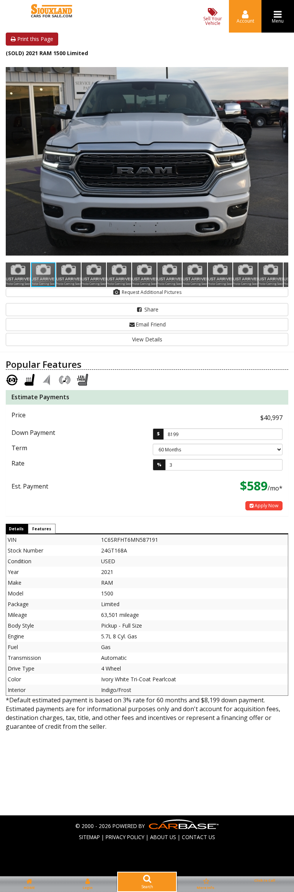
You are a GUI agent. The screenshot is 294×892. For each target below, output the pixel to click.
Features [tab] (41, 528)
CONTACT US (198, 837)
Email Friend (151, 324)
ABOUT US (163, 837)
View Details (147, 339)
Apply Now (265, 505)
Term (19, 448)
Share (150, 309)
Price (18, 415)
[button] (281, 68)
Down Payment (33, 432)
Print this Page (34, 39)
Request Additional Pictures (151, 292)
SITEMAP (89, 837)
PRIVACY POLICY (125, 837)
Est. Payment (29, 486)
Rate (17, 463)
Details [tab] (16, 528)
